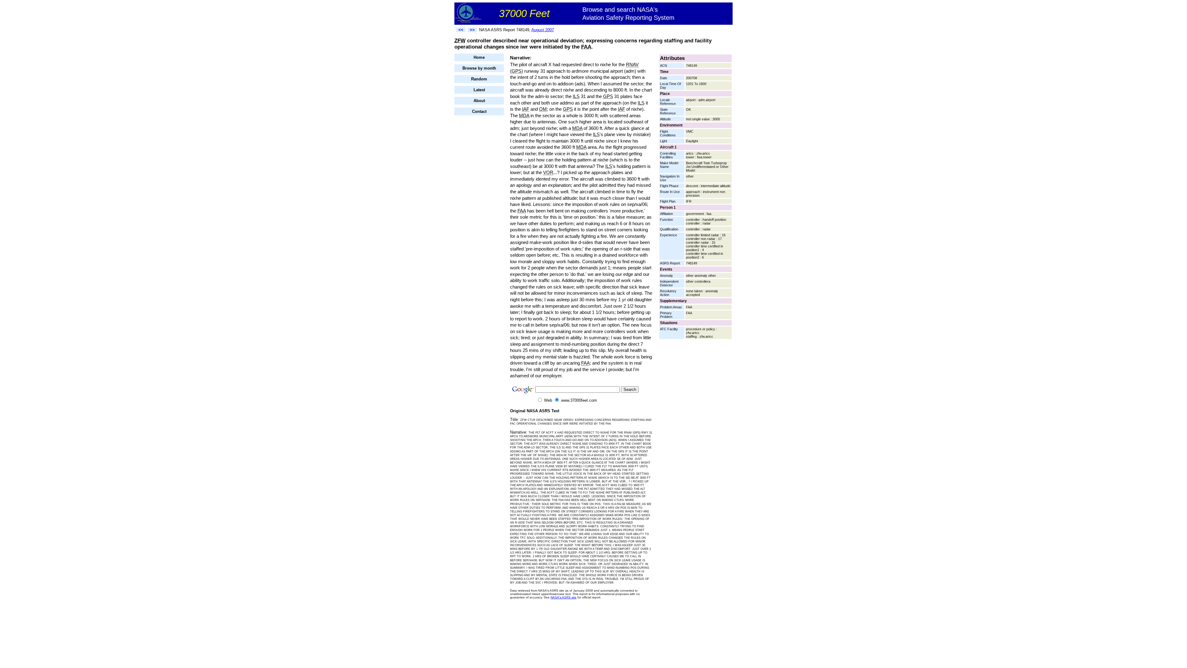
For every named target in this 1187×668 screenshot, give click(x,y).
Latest (479, 90)
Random (479, 79)
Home (479, 57)
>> (472, 30)
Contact (479, 111)
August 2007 (542, 30)
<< (460, 30)
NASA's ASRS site (563, 597)
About (479, 100)
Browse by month (479, 68)
